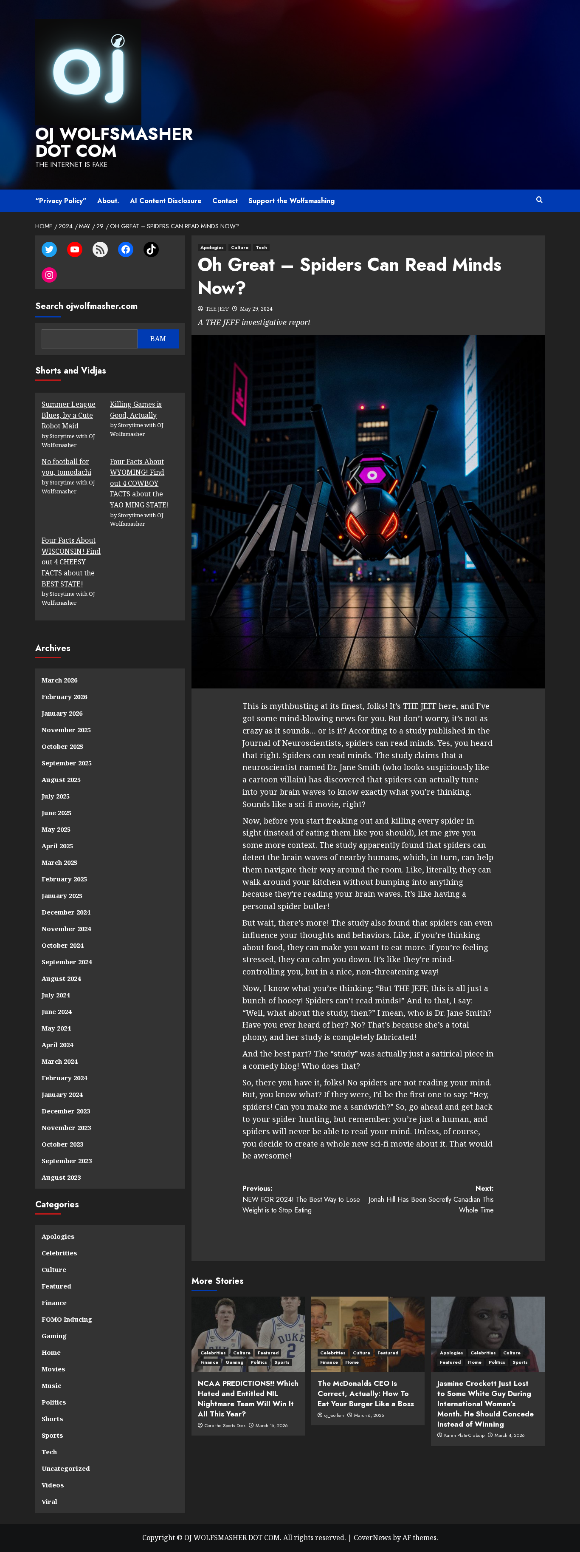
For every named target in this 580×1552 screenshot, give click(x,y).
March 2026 (59, 680)
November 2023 (66, 1127)
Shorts (52, 1418)
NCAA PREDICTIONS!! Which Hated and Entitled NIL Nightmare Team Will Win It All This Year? (248, 1398)
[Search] (539, 200)
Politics (259, 1362)
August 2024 (61, 978)
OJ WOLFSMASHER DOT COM (114, 142)
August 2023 (61, 1177)
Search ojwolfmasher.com (86, 306)
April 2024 (57, 1044)
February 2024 (64, 1077)
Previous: (301, 1199)
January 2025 (62, 895)
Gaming (234, 1362)
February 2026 (64, 696)
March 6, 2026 (369, 1415)
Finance (209, 1362)
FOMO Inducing (67, 1319)
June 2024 (56, 1011)
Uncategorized (66, 1468)
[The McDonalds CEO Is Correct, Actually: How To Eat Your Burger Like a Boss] (368, 1334)
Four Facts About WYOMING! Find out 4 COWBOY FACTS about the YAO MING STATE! (139, 483)
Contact (225, 201)
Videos (53, 1485)
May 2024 (56, 1028)
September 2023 (67, 1160)
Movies (53, 1369)
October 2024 (62, 945)
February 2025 (64, 879)
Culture (239, 247)
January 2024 (62, 1094)
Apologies (212, 247)
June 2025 (56, 812)
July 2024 (56, 995)
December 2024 (66, 912)
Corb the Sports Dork (225, 1425)
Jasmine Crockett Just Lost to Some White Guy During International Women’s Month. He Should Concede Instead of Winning (485, 1403)
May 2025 (56, 829)
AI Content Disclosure (166, 201)
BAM (158, 338)
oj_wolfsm (334, 1415)
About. (108, 201)
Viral (49, 1501)
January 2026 (62, 713)
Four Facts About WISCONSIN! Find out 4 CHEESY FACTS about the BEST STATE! (71, 561)
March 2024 (59, 1061)
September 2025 (67, 763)
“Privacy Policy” (61, 201)
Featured (268, 1352)
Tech (261, 247)
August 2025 (61, 779)
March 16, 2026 (272, 1425)
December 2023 (66, 1111)
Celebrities (213, 1352)
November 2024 (66, 928)
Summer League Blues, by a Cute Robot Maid (69, 414)
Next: (431, 1199)
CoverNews (372, 1537)
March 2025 (59, 862)
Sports (282, 1362)
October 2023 (62, 1144)
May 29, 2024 (256, 308)
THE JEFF (217, 308)
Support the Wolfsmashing (291, 201)
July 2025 (56, 796)
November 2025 (66, 729)
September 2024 (67, 961)
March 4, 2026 (510, 1435)
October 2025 (62, 746)
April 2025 (57, 845)
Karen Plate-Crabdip (464, 1435)
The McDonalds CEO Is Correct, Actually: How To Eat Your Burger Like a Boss (366, 1393)
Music (51, 1385)
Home (352, 1362)
